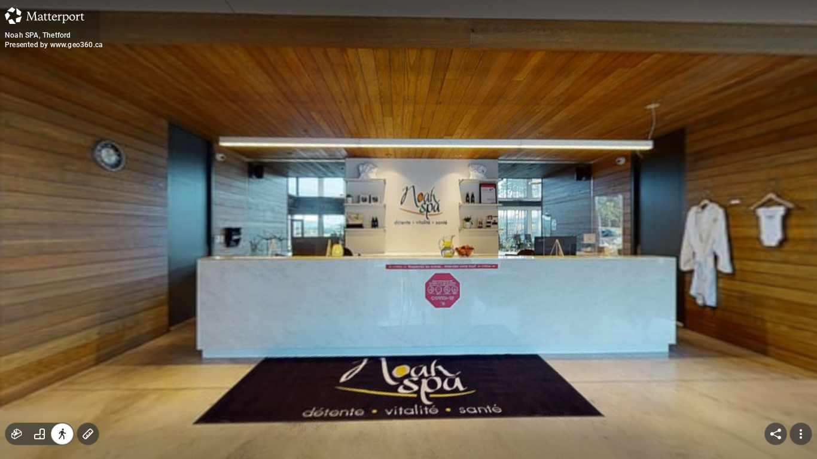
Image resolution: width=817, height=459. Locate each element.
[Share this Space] (775, 434)
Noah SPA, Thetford (38, 35)
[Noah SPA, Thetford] (408, 229)
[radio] (16, 434)
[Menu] (800, 434)
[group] (39, 434)
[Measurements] (88, 434)
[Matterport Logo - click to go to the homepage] (44, 15)
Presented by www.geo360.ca (54, 45)
